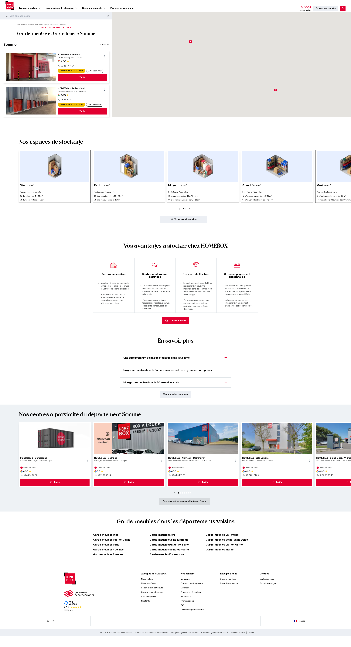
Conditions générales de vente (214, 632)
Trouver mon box (28, 8)
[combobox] (56, 16)
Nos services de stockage (60, 8)
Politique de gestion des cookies (184, 632)
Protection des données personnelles (151, 632)
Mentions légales (238, 632)
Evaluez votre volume (122, 8)
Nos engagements (92, 8)
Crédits (251, 632)
